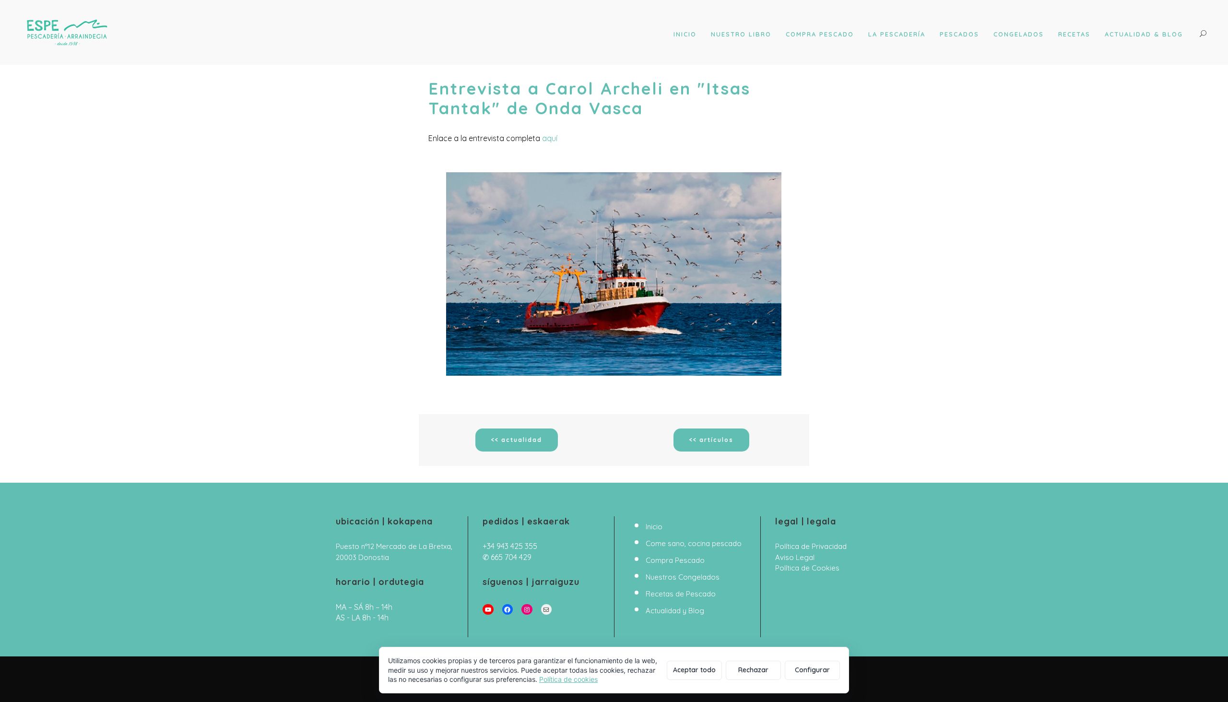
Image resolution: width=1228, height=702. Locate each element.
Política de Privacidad (811, 546)
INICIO (685, 34)
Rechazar (753, 670)
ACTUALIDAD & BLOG (1144, 34)
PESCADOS (959, 34)
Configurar (812, 670)
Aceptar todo (694, 670)
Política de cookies (568, 679)
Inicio (654, 526)
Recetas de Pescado (681, 593)
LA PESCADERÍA (896, 34)
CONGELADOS (1018, 34)
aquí (549, 138)
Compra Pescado (675, 560)
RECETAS (1074, 34)
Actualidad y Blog (675, 610)
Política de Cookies (807, 567)
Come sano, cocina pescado (694, 543)
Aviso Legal (795, 557)
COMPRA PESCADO (820, 34)
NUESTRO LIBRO (741, 34)
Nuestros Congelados (683, 577)
